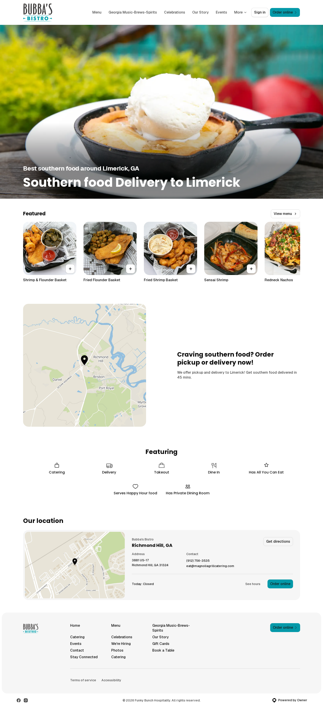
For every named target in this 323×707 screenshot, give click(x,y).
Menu (96, 12)
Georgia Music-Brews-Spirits (133, 12)
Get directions (278, 541)
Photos (117, 650)
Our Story (200, 12)
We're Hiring (121, 643)
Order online (280, 583)
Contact (77, 650)
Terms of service (83, 680)
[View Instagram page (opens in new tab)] (25, 700)
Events (221, 12)
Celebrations (174, 12)
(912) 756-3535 (198, 561)
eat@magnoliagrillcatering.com (210, 566)
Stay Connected (84, 657)
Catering (77, 637)
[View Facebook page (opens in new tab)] (18, 700)
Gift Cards (160, 643)
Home (75, 625)
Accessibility (111, 680)
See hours (252, 584)
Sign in (260, 12)
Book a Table (163, 650)
